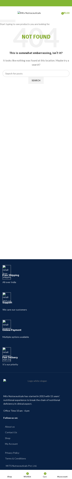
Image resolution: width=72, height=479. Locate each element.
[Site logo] (29, 12)
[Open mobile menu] (4, 13)
